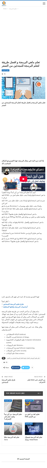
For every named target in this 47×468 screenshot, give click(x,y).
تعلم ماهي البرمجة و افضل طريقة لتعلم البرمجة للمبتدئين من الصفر (23, 358)
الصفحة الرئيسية (24, 459)
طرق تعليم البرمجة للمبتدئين (13, 304)
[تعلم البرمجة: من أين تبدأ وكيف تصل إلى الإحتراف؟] (13, 405)
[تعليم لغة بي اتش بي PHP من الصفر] (34, 405)
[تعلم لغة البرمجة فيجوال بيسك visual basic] (34, 429)
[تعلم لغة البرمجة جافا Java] (13, 429)
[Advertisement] (23, 35)
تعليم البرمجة (5, 70)
